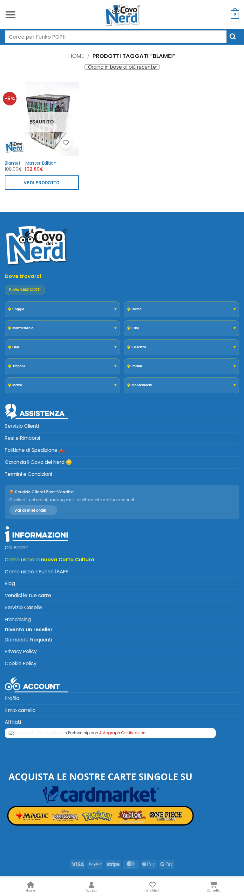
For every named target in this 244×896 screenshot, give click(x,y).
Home (76, 56)
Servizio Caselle (23, 607)
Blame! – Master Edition (31, 163)
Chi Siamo (17, 547)
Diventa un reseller (29, 629)
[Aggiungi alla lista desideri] (65, 143)
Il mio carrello (20, 710)
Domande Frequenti (28, 639)
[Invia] (233, 36)
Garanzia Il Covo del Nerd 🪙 (38, 462)
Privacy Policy (21, 651)
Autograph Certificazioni (122, 732)
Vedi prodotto (42, 182)
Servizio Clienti (22, 426)
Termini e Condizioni (28, 474)
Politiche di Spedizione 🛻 (35, 450)
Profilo (12, 698)
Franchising (18, 619)
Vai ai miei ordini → (33, 510)
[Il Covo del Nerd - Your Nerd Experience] (122, 14)
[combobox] (116, 36)
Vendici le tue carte (28, 595)
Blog (10, 583)
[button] (10, 14)
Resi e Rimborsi (22, 438)
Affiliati (13, 722)
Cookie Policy (21, 663)
